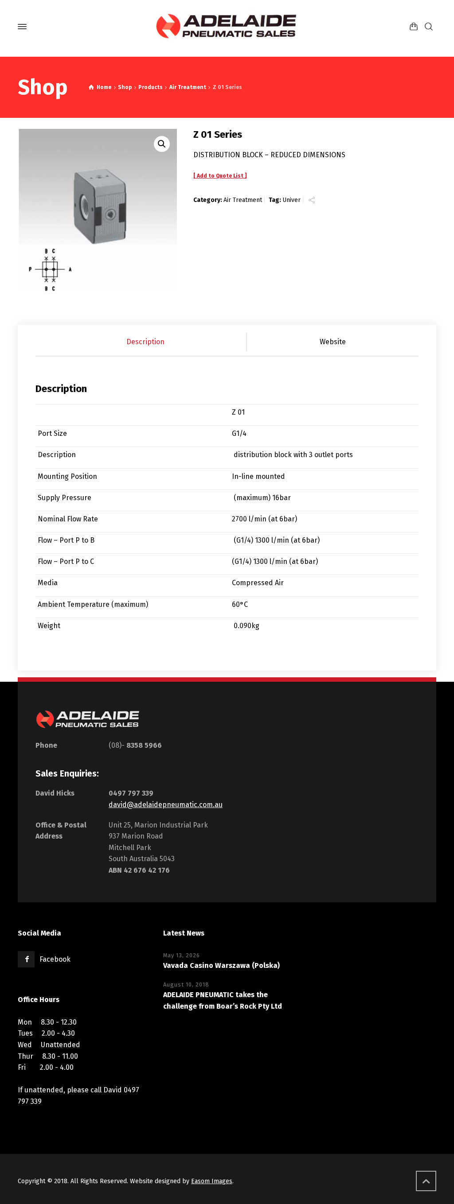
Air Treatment (242, 200)
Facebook (54, 959)
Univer (291, 200)
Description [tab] (145, 342)
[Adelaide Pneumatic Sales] (227, 26)
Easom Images (211, 1181)
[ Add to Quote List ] (220, 176)
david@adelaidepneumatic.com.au (166, 804)
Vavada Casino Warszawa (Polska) (221, 965)
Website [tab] (333, 342)
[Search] (428, 27)
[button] (162, 144)
